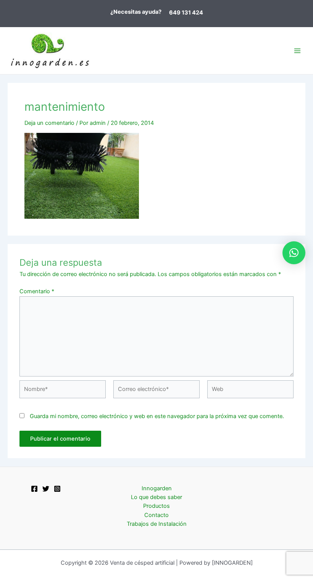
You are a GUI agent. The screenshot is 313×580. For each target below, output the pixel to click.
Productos (156, 505)
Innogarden (157, 488)
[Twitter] (45, 488)
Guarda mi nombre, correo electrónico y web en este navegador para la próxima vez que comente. (157, 416)
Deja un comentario (49, 123)
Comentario (36, 291)
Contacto (156, 515)
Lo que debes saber (156, 497)
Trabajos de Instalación (157, 523)
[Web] (250, 391)
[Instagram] (57, 488)
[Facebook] (34, 488)
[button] (293, 252)
